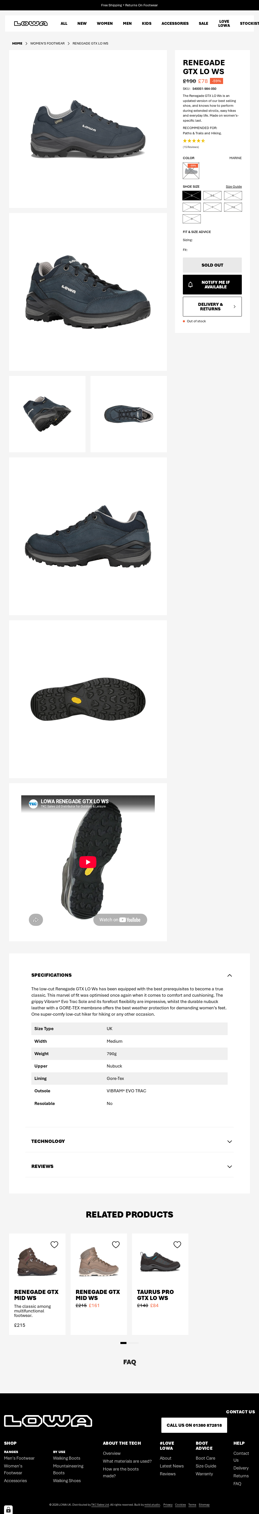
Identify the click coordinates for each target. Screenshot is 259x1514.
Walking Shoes (67, 1480)
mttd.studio (152, 1504)
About (165, 1458)
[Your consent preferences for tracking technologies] (8, 1509)
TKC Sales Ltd (100, 1504)
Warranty (204, 1474)
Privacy (167, 1504)
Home (17, 43)
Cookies (180, 1504)
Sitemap (204, 1504)
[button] (194, 144)
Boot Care (205, 1458)
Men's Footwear (19, 1458)
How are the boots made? (121, 1472)
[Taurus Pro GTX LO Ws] (160, 1262)
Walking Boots (66, 1458)
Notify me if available (216, 285)
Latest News (172, 1466)
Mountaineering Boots (68, 1469)
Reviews (168, 1474)
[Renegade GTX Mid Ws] (37, 1262)
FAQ (237, 1483)
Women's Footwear (13, 1469)
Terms (192, 1504)
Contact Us (241, 1457)
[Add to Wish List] (54, 1245)
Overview (112, 1453)
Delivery (241, 1468)
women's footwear (47, 43)
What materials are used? (127, 1461)
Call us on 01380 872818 (194, 1425)
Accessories (15, 1480)
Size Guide (234, 186)
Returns (241, 1476)
